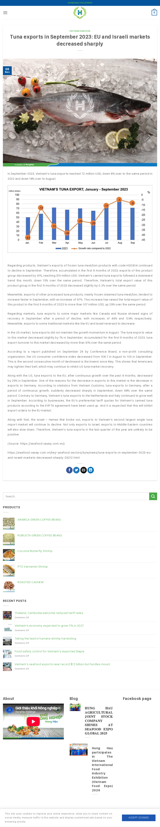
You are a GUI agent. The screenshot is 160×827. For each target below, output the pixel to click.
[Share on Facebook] (69, 470)
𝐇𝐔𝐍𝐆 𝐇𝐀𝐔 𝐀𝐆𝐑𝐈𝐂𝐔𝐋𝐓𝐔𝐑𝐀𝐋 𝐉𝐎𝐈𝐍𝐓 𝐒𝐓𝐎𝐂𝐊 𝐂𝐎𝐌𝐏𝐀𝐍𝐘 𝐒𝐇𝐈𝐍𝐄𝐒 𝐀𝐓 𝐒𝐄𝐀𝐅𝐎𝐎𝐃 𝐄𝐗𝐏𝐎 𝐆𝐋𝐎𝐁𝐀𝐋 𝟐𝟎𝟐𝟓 (99, 720)
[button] (5, 12)
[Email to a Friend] (83, 470)
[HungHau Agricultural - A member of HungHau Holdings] (80, 12)
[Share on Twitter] (76, 470)
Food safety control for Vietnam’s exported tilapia (49, 651)
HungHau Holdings (80, 2)
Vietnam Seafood (80, 31)
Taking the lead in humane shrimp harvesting (45, 638)
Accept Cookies (139, 817)
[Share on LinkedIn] (90, 470)
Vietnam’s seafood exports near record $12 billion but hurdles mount (62, 664)
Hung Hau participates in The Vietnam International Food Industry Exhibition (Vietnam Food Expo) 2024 (102, 769)
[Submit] (153, 496)
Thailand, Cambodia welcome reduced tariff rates (49, 613)
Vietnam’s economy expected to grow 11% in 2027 (49, 625)
